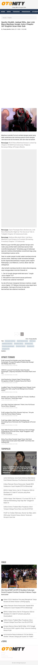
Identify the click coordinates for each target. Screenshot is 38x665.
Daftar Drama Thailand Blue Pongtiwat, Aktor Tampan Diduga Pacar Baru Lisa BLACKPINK (18, 508)
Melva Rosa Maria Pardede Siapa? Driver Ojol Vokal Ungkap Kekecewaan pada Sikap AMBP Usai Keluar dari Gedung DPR (17, 440)
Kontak (3, 654)
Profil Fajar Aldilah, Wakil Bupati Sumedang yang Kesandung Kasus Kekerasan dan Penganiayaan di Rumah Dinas (18, 422)
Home (3, 11)
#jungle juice (30, 346)
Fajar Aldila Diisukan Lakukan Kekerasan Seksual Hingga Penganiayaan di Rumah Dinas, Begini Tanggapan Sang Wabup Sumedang (17, 431)
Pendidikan (26, 11)
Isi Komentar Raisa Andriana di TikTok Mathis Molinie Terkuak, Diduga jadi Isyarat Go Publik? (18, 635)
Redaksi (3, 652)
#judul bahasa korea (22, 341)
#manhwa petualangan (8, 346)
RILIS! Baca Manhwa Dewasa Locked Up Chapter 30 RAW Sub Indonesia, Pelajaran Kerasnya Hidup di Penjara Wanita (18, 145)
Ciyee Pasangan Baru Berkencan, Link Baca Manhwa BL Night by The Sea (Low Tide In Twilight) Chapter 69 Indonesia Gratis (18, 232)
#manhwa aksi (29, 343)
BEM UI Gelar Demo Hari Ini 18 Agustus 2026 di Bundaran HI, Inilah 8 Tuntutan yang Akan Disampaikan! (19, 492)
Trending (16, 11)
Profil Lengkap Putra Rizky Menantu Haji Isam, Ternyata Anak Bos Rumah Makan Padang (17, 413)
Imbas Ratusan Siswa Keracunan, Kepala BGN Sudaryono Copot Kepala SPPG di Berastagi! (19, 485)
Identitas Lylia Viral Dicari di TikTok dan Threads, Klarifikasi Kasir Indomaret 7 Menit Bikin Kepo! (18, 397)
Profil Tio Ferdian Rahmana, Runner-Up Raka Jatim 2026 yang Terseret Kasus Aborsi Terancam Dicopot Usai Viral (20, 515)
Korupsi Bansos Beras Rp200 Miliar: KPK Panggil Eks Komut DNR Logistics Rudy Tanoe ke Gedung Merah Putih (20, 628)
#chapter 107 (5, 349)
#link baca (32, 341)
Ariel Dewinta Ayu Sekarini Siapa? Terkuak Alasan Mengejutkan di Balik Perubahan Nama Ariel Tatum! (16, 380)
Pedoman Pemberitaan (7, 657)
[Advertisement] (19, 50)
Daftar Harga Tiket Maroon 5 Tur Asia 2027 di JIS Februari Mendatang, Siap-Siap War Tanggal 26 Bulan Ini (20, 501)
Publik (10, 18)
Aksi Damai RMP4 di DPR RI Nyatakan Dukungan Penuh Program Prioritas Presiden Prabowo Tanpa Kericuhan (18, 592)
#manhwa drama (18, 343)
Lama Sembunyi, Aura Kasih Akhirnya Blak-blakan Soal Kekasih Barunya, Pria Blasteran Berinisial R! (19, 479)
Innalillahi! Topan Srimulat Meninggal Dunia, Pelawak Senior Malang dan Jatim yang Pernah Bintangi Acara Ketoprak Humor (18, 389)
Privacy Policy (4, 656)
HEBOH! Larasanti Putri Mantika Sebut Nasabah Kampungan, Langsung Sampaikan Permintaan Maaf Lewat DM (18, 371)
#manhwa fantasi (20, 346)
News (9, 11)
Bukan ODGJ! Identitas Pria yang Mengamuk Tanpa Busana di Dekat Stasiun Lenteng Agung (20, 600)
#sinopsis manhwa (10, 341)
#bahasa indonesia (7, 343)
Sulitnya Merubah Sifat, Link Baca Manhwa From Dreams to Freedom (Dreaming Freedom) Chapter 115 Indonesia (17, 239)
